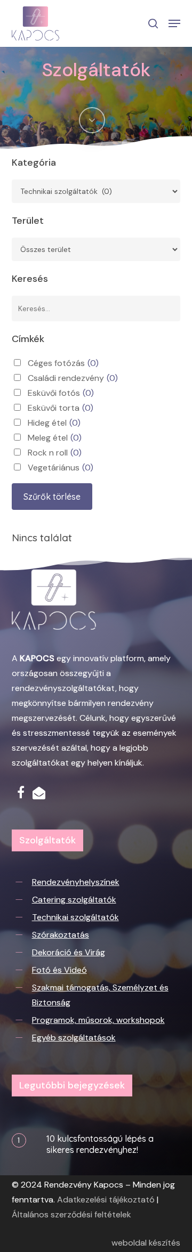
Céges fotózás (63, 363)
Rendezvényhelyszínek (75, 882)
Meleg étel (55, 437)
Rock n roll (55, 452)
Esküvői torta (60, 407)
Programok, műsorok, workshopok (98, 1020)
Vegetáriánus (60, 467)
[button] (174, 23)
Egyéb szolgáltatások (74, 1037)
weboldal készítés (145, 1242)
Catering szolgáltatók (74, 899)
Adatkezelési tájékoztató (106, 1199)
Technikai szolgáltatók (75, 917)
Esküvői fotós (61, 393)
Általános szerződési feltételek (71, 1214)
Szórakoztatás (60, 934)
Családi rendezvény (73, 378)
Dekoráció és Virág (68, 952)
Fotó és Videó (59, 969)
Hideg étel (54, 422)
